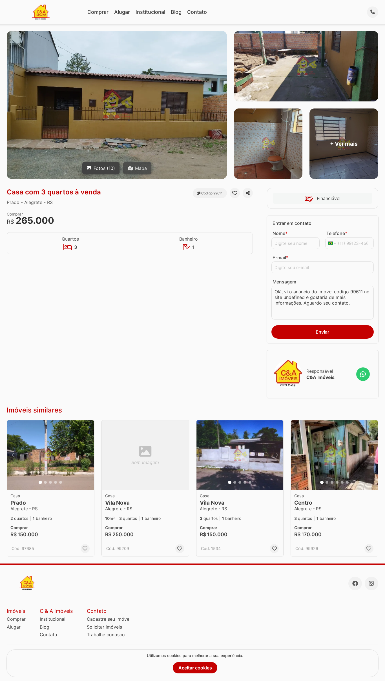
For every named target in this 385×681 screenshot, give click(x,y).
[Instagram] (371, 583)
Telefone (336, 233)
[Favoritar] (235, 193)
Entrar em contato (292, 223)
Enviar (322, 332)
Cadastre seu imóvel (108, 619)
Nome (280, 233)
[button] (50, 455)
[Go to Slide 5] (60, 482)
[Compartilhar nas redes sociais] (248, 193)
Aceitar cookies (195, 668)
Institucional (150, 12)
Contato (197, 12)
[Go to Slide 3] (50, 482)
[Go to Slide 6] (347, 482)
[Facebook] (355, 583)
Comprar (98, 12)
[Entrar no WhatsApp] (363, 374)
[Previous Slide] (13, 455)
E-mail (280, 257)
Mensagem (284, 282)
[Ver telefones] (372, 12)
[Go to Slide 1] (40, 482)
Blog (176, 12)
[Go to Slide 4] (55, 482)
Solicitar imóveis (104, 627)
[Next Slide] (88, 455)
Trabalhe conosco (106, 634)
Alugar (122, 12)
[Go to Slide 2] (45, 482)
